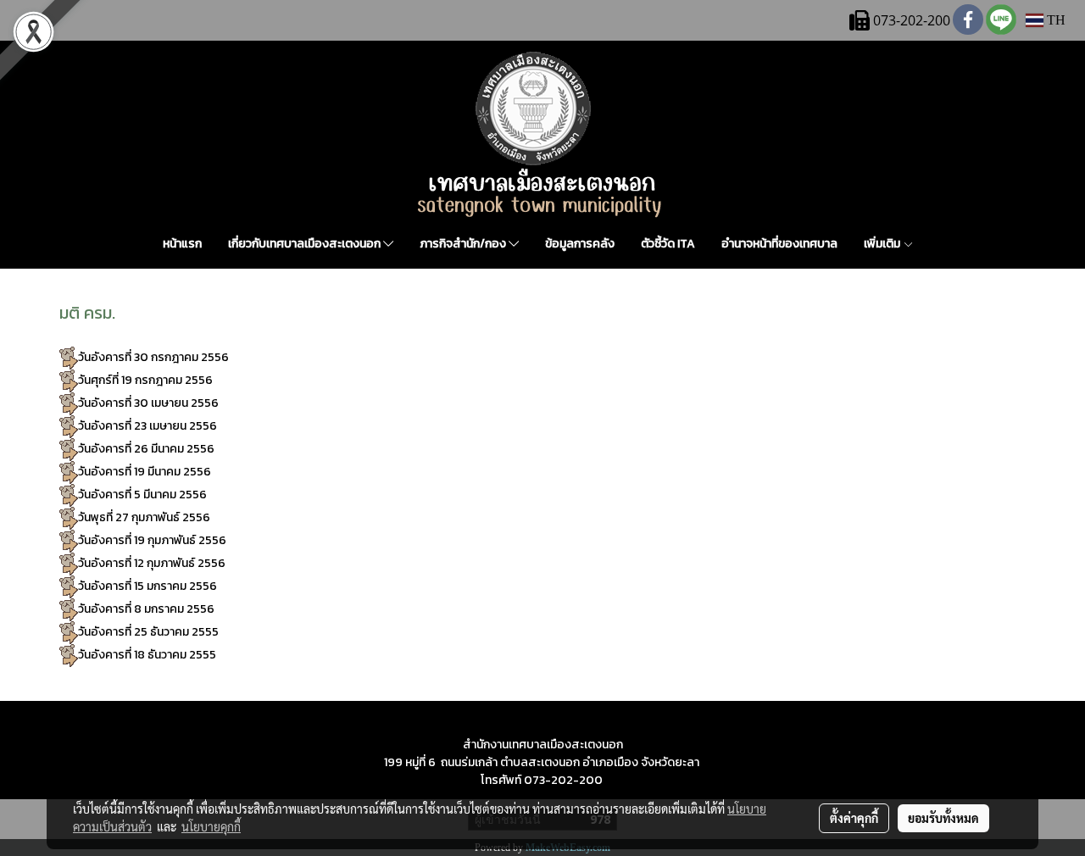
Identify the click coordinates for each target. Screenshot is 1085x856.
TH (1054, 20)
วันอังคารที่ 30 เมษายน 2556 (148, 403)
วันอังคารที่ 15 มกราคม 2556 (149, 586)
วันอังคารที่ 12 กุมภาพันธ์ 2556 (151, 563)
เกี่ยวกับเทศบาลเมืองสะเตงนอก (305, 244)
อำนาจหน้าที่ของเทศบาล (779, 244)
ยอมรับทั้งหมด (943, 817)
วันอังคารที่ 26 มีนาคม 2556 (147, 449)
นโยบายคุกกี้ (211, 826)
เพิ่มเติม (883, 244)
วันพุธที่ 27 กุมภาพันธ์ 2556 (144, 517)
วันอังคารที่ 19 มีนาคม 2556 (144, 472)
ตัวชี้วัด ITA (668, 244)
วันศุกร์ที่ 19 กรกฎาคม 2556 (145, 380)
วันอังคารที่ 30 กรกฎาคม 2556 (154, 357)
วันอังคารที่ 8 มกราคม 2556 (146, 609)
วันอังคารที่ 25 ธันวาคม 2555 (148, 632)
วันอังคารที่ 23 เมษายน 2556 (147, 426)
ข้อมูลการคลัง (580, 244)
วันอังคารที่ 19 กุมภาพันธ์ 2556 (152, 540)
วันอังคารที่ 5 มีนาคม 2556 (142, 494)
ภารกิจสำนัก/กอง (464, 244)
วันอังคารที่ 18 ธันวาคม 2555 (147, 655)
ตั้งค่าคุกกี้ (854, 817)
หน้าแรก (182, 244)
